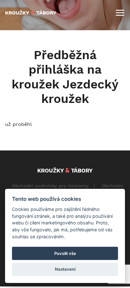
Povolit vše (65, 253)
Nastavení (65, 269)
